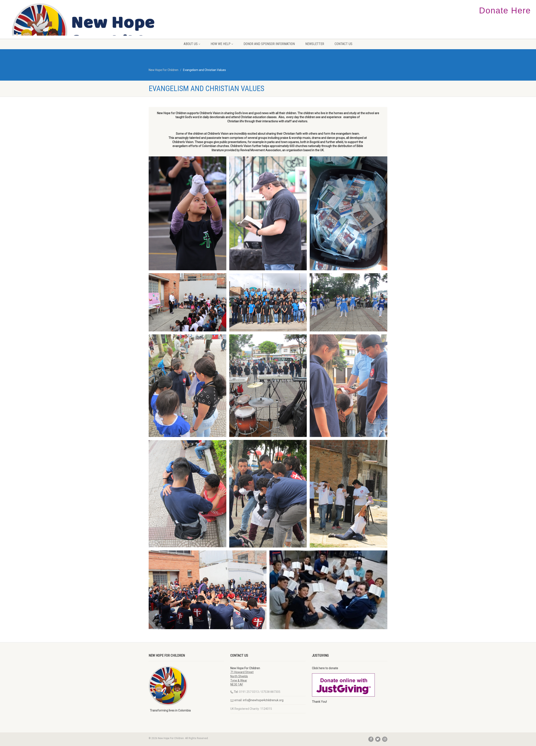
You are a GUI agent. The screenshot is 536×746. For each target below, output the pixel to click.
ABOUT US (191, 44)
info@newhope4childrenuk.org (263, 700)
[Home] (89, 32)
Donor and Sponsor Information (269, 44)
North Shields (239, 676)
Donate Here (505, 10)
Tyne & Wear (238, 680)
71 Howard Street (242, 672)
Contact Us (343, 44)
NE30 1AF (236, 684)
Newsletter (314, 44)
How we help (221, 44)
